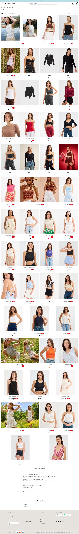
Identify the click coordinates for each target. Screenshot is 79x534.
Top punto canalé (69, 299)
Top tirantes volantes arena (10, 235)
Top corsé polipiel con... (49, 170)
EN (62, 527)
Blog (41, 521)
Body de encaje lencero (68, 106)
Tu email (25, 504)
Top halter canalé (49, 364)
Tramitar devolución (28, 521)
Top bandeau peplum (69, 41)
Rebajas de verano (43, 523)
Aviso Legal (65, 532)
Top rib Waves (29, 235)
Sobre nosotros (42, 517)
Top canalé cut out (49, 235)
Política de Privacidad (39, 532)
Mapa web (68, 532)
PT (60, 527)
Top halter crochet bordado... (20, 41)
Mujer (9, 3)
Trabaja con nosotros (43, 519)
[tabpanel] (20, 28)
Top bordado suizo (68, 364)
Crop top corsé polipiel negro (10, 170)
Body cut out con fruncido (30, 106)
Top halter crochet (20, 428)
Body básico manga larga (10, 138)
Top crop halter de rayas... (49, 41)
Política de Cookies (45, 532)
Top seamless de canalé (49, 138)
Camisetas (26, 487)
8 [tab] (5, 274)
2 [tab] (2, 48)
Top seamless (49, 106)
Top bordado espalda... (68, 235)
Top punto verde (20, 364)
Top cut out (39, 396)
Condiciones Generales (59, 532)
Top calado (10, 267)
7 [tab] (63, 48)
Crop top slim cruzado (69, 138)
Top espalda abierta (65, 396)
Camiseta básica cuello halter (13, 396)
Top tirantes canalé (68, 267)
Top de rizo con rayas (59, 461)
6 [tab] (4, 48)
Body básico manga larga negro (30, 170)
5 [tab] (23, 48)
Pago (25, 517)
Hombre (14, 3)
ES (58, 527)
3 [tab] (22, 48)
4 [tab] (3, 48)
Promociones (27, 519)
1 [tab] (21, 48)
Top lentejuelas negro (69, 170)
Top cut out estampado (49, 299)
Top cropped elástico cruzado (29, 267)
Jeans (32, 487)
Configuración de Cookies (52, 532)
